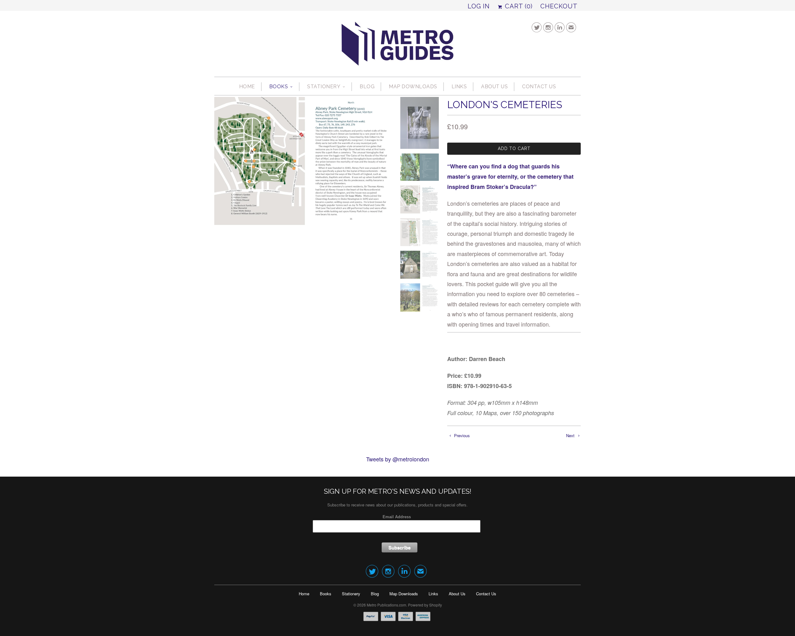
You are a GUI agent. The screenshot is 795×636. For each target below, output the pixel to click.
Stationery (323, 86)
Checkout (559, 6)
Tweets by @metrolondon (397, 459)
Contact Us (539, 86)
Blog (367, 86)
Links (459, 86)
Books (278, 86)
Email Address (397, 517)
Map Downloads (413, 86)
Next (571, 435)
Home (247, 86)
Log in (479, 6)
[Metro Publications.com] (397, 46)
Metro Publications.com (386, 604)
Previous (461, 435)
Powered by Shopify (425, 604)
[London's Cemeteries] (302, 161)
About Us (494, 86)
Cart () (518, 6)
